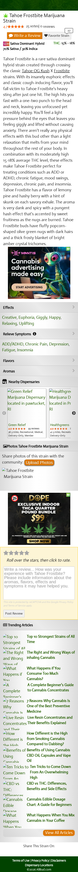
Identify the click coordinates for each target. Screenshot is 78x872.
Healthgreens (59, 425)
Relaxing (9, 323)
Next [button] (74, 413)
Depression (59, 344)
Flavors (8, 361)
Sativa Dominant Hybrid (27, 44)
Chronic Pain (36, 344)
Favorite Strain (58, 36)
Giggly (41, 317)
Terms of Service (16, 605)
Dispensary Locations (39, 865)
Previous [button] (4, 413)
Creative (9, 317)
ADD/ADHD (12, 344)
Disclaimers (58, 860)
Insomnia (25, 350)
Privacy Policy (66, 602)
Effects (8, 307)
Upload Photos (39, 462)
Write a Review (27, 35)
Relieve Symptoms (17, 334)
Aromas (9, 371)
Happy (55, 317)
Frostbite (62, 70)
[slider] (15, 26)
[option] (26, 413)
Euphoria (26, 317)
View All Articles (59, 832)
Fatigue (8, 350)
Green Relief (17, 425)
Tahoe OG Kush (36, 70)
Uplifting (26, 323)
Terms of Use (21, 860)
